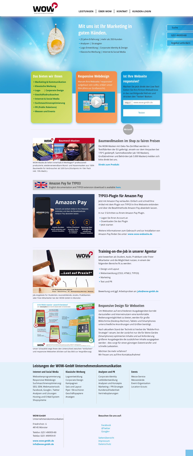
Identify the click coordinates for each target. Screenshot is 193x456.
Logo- (38, 90)
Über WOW (105, 11)
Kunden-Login (141, 11)
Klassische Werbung (45, 86)
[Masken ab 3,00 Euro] (64, 149)
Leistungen (86, 11)
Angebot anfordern (180, 43)
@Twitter (105, 428)
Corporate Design (55, 90)
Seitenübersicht (106, 437)
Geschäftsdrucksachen (47, 94)
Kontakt (122, 11)
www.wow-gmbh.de (43, 440)
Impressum (104, 440)
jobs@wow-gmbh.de (147, 291)
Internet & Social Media (47, 98)
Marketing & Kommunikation (50, 82)
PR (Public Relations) (46, 107)
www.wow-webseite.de (140, 234)
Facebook (106, 425)
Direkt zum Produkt (108, 164)
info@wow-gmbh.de (43, 444)
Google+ (105, 431)
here (118, 187)
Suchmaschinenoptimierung (50, 103)
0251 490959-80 (179, 35)
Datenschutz (104, 444)
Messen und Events (45, 111)
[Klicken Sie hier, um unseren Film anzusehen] (96, 101)
